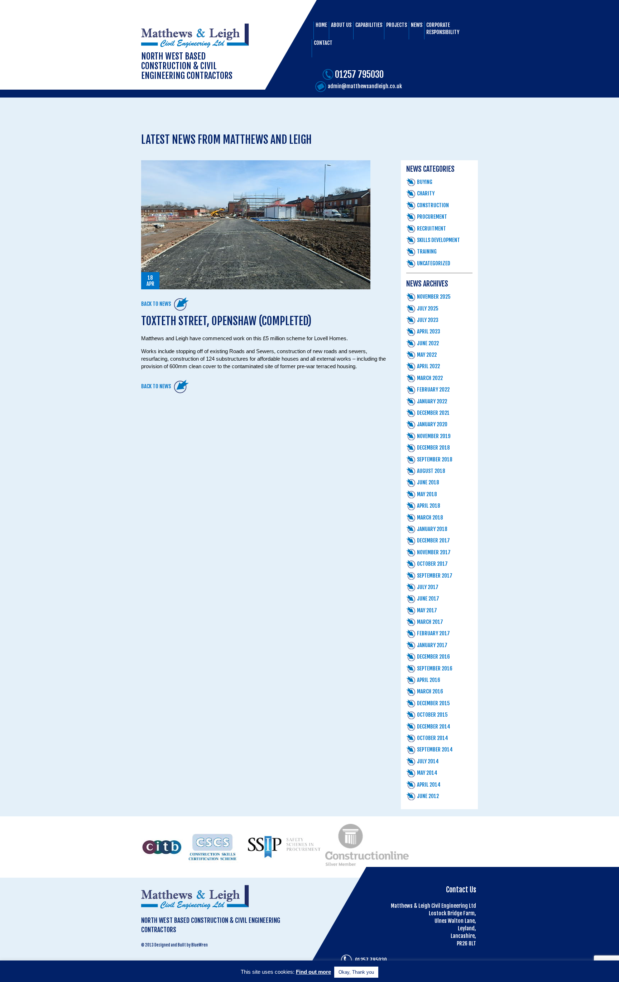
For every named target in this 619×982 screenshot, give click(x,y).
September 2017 (434, 575)
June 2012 (428, 796)
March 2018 (430, 517)
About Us (341, 25)
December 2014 (433, 726)
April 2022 (428, 366)
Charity (426, 193)
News (416, 25)
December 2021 (433, 412)
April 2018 (428, 505)
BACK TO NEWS (156, 303)
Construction (433, 205)
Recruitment (431, 228)
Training (427, 251)
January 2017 (432, 645)
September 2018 (434, 459)
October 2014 (432, 738)
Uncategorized (433, 263)
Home (321, 25)
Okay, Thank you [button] (356, 972)
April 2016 (428, 680)
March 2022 (430, 378)
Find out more (313, 972)
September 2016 (434, 668)
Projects (396, 25)
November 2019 (434, 436)
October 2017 (432, 563)
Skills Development (438, 240)
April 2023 (428, 331)
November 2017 (434, 552)
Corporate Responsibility (442, 28)
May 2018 (427, 494)
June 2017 (428, 598)
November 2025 (434, 296)
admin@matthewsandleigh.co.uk (365, 86)
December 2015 (433, 703)
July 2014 (428, 761)
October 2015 (432, 714)
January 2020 (432, 424)
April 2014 (429, 784)
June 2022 (428, 343)
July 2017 (427, 587)
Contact (323, 42)
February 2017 (433, 633)
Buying (424, 182)
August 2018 (431, 471)
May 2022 (427, 354)
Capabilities (368, 25)
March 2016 (430, 691)
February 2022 (433, 389)
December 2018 (433, 447)
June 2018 (428, 482)
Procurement (432, 216)
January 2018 (432, 529)
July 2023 (427, 320)
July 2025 (427, 308)
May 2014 (427, 772)
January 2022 (432, 401)
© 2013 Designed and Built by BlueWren (174, 945)
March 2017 (430, 621)
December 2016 (433, 656)
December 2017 (433, 540)
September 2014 (435, 749)
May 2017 (427, 610)
